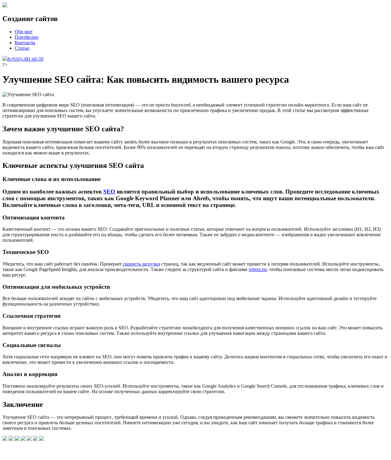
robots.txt (258, 269)
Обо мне (23, 31)
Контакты (25, 42)
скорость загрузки (141, 263)
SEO (109, 191)
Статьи (22, 48)
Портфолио (26, 37)
